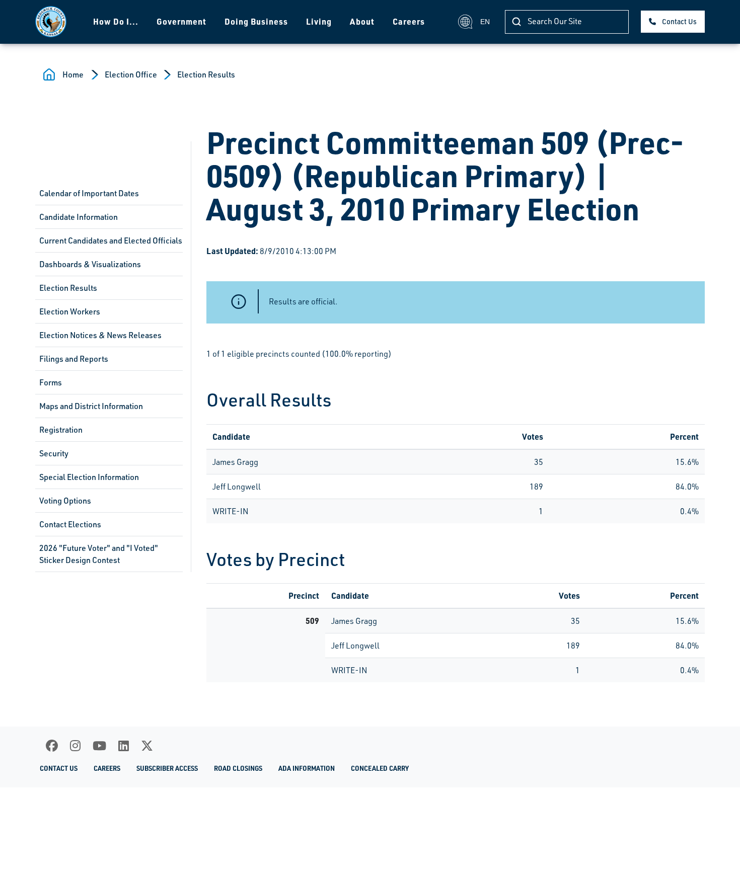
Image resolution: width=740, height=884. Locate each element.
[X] (147, 746)
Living (319, 21)
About (362, 21)
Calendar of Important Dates (89, 193)
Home (73, 74)
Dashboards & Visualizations (90, 264)
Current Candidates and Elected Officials (110, 240)
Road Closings (238, 768)
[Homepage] (50, 22)
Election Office (131, 74)
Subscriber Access (167, 768)
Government (181, 21)
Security (53, 453)
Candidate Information (78, 217)
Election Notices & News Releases (100, 335)
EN (485, 22)
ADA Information (306, 768)
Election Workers (69, 311)
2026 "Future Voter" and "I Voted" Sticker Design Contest (98, 554)
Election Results (206, 74)
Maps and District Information (91, 406)
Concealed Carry (380, 768)
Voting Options (65, 501)
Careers (409, 21)
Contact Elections (70, 524)
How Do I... (115, 21)
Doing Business (256, 21)
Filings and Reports (73, 359)
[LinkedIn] (123, 746)
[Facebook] (52, 746)
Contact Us (679, 21)
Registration (61, 430)
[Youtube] (99, 746)
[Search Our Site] (516, 22)
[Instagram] (75, 746)
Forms (50, 382)
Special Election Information (89, 477)
